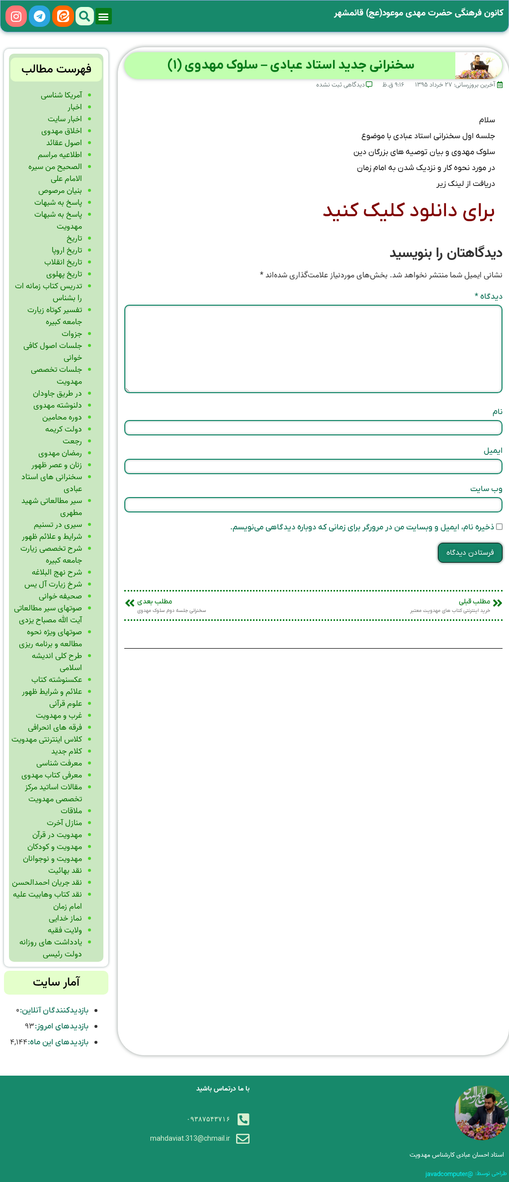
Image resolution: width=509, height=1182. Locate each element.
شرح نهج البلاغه (57, 572)
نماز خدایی (65, 918)
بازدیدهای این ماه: (57, 1042)
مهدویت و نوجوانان (52, 858)
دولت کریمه (63, 429)
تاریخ (74, 238)
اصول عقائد (64, 143)
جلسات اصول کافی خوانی (52, 351)
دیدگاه (489, 297)
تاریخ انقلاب (63, 262)
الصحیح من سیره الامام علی (55, 173)
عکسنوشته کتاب (56, 680)
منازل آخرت (64, 823)
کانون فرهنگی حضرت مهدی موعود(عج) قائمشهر (419, 13)
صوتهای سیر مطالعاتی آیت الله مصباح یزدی (48, 614)
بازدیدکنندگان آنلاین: (53, 1010)
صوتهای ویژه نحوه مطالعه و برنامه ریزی (50, 638)
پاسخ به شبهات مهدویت (58, 220)
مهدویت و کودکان (54, 847)
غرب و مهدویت (59, 715)
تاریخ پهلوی (64, 274)
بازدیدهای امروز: (61, 1026)
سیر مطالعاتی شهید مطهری (51, 507)
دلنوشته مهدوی (57, 405)
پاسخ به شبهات (58, 202)
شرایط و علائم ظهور (52, 536)
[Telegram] (39, 16)
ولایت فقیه (65, 930)
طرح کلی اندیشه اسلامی (57, 662)
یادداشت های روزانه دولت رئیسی (50, 948)
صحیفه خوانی (60, 596)
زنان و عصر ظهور (56, 465)
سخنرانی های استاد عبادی (51, 483)
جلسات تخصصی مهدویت (56, 375)
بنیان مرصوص (60, 190)
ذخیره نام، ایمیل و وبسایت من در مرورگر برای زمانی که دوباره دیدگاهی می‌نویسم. (362, 527)
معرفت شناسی (59, 763)
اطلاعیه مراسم (60, 155)
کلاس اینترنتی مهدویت (46, 739)
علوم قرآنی (65, 703)
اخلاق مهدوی (61, 131)
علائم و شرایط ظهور (52, 691)
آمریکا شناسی (61, 95)
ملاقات (71, 811)
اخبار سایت (65, 119)
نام (498, 412)
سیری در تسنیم (58, 524)
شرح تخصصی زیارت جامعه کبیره (51, 554)
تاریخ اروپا (67, 250)
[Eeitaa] (63, 16)
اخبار (75, 107)
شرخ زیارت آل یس (53, 584)
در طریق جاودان (57, 393)
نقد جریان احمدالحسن (47, 882)
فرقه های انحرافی (55, 727)
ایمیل (493, 451)
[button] (103, 16)
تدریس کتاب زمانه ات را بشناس (48, 292)
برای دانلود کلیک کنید (408, 211)
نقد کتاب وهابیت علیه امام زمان (47, 900)
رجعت (72, 441)
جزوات (72, 334)
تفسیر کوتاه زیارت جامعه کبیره (54, 316)
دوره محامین (62, 417)
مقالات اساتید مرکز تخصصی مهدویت (53, 793)
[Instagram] (16, 16)
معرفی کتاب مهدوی (51, 775)
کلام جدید (66, 751)
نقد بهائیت (65, 870)
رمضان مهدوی (60, 453)
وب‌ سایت (486, 489)
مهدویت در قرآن (57, 835)
